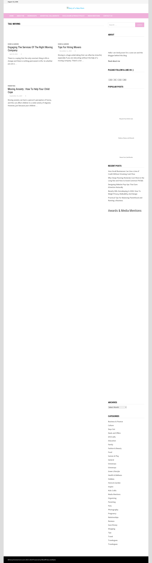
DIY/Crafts (112, 437)
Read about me (114, 61)
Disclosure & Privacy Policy (73, 16)
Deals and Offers (114, 433)
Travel (110, 536)
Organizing (112, 498)
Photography (113, 509)
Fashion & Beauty (114, 448)
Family (110, 444)
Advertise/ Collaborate (49, 16)
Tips (109, 532)
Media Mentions (94, 16)
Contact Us (107, 16)
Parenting (11, 86)
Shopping (111, 529)
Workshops (32, 16)
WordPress (45, 560)
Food (110, 452)
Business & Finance (115, 421)
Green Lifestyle (114, 471)
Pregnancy (112, 513)
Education (112, 440)
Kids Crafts (112, 490)
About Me (20, 16)
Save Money (112, 525)
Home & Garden (13, 44)
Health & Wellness (115, 475)
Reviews (111, 521)
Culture (111, 425)
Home (11, 16)
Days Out (111, 429)
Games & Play (113, 456)
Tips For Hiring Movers (69, 47)
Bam (54, 560)
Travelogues (113, 540)
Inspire (110, 486)
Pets (110, 506)
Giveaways (112, 463)
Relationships (113, 517)
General (111, 460)
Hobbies (111, 479)
